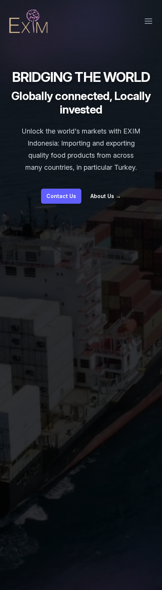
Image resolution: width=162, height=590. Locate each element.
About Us (105, 196)
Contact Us (61, 196)
